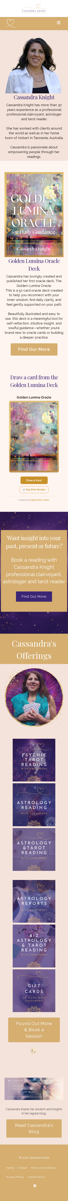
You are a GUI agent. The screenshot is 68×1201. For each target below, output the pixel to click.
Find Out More (34, 596)
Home (10, 1167)
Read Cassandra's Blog (34, 1128)
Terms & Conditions (43, 1167)
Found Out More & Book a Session (34, 1030)
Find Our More (34, 349)
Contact (22, 1167)
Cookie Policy (36, 1176)
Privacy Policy (15, 1176)
